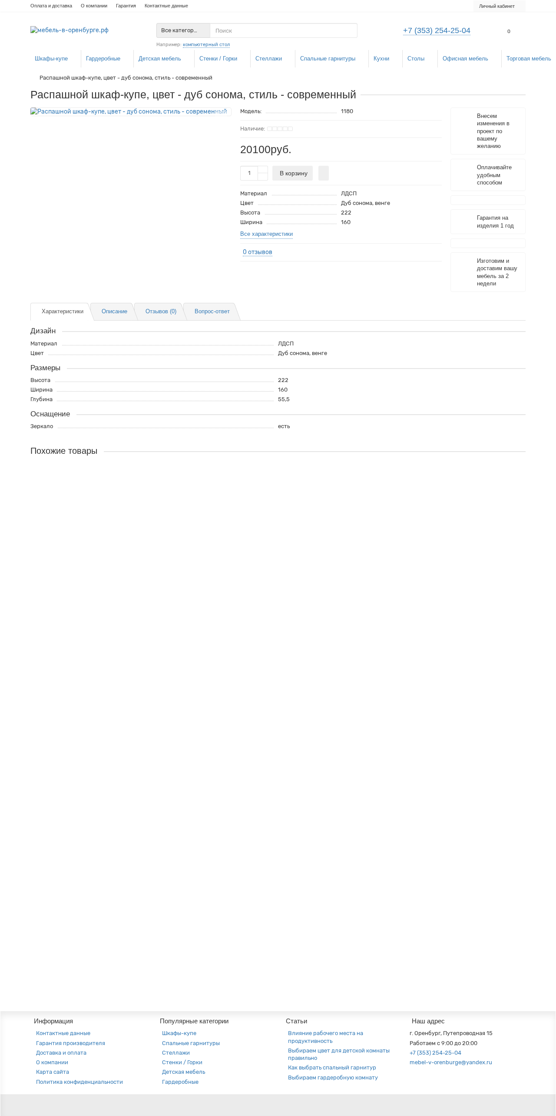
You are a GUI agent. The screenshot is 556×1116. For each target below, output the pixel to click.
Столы (415, 58)
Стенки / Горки (218, 58)
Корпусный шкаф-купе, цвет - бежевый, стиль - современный (118, 835)
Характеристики (62, 311)
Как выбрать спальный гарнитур (332, 1067)
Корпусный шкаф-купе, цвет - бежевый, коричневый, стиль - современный (137, 578)
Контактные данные (166, 5)
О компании (94, 5)
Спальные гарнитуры (327, 58)
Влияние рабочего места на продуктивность (325, 1037)
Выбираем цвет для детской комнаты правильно (339, 1054)
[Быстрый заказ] (323, 173)
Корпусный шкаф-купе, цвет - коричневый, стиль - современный (122, 929)
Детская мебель (160, 58)
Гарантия (126, 5)
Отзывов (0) (161, 311)
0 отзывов (257, 252)
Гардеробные (103, 58)
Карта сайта (52, 1072)
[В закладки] (221, 117)
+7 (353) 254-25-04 (436, 30)
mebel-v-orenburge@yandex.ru (451, 1062)
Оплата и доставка (51, 5)
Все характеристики (266, 234)
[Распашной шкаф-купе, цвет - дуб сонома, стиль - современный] (131, 111)
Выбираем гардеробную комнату (333, 1077)
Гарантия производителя (70, 1043)
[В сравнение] (221, 129)
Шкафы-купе (51, 58)
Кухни (381, 58)
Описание (114, 311)
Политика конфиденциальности (79, 1082)
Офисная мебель (465, 58)
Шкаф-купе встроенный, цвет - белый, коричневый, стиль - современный (135, 741)
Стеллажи (268, 58)
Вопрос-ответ (212, 311)
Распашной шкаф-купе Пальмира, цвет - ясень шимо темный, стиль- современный (149, 484)
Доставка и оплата (61, 1052)
